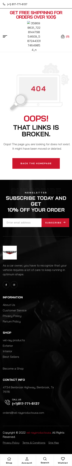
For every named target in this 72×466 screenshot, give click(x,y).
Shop (9, 462)
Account (27, 462)
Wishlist (63, 462)
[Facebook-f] (6, 284)
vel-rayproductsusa (38, 432)
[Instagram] (14, 284)
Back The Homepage (36, 163)
